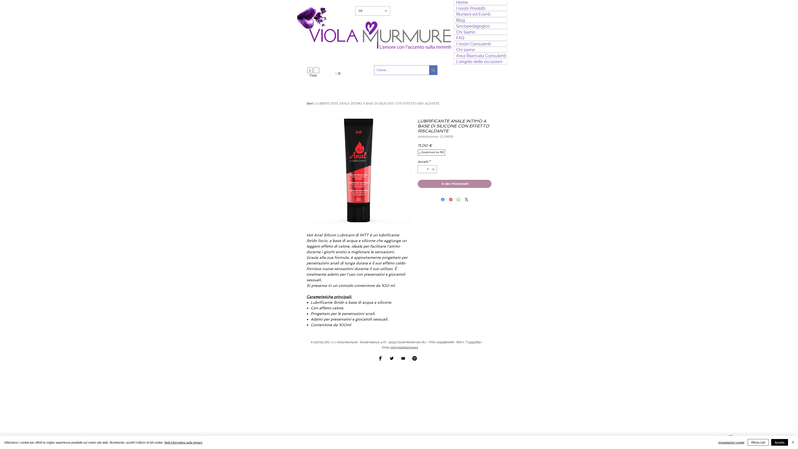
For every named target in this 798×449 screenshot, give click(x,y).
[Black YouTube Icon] (403, 360)
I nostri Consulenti (473, 44)
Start (310, 105)
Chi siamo (465, 50)
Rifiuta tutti (758, 442)
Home (462, 2)
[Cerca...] (433, 70)
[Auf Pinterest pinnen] (450, 201)
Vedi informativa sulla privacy (183, 442)
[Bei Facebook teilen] (442, 201)
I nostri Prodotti (470, 8)
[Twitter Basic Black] (391, 360)
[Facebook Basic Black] (380, 360)
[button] (338, 73)
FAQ (460, 38)
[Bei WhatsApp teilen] (458, 201)
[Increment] (433, 171)
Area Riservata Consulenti (481, 56)
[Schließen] (793, 442)
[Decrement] (421, 171)
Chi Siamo (465, 32)
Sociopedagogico (473, 26)
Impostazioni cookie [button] (731, 442)
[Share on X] (466, 201)
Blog (460, 20)
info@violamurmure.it (404, 348)
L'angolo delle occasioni (479, 61)
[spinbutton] (427, 171)
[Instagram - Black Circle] (414, 360)
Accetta (779, 442)
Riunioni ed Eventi (473, 14)
